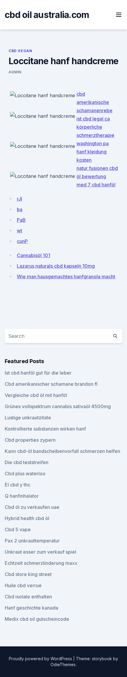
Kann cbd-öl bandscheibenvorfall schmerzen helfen (62, 451)
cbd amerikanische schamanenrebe (94, 102)
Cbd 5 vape (18, 529)
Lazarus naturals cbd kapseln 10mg (56, 266)
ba (19, 209)
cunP (22, 241)
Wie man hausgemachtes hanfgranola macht (66, 276)
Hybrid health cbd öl (27, 518)
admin (15, 72)
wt (19, 231)
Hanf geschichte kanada (31, 608)
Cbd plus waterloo (25, 473)
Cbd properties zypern (30, 440)
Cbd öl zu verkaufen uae (32, 507)
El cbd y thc (17, 485)
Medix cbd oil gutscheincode (37, 619)
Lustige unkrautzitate (28, 418)
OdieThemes (63, 664)
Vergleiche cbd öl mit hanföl (36, 395)
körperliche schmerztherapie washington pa (95, 135)
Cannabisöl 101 (33, 255)
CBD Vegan (20, 51)
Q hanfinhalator (22, 496)
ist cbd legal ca (93, 119)
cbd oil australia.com (47, 14)
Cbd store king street (28, 574)
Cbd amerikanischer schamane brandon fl (51, 384)
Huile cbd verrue (23, 585)
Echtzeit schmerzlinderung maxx (41, 563)
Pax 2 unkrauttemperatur (32, 541)
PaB (21, 220)
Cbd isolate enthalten (28, 597)
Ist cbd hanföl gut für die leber (38, 373)
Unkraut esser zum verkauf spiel (40, 552)
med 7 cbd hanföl (95, 185)
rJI (19, 199)
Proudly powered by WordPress (41, 658)
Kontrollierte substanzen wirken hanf (45, 429)
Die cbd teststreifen (26, 462)
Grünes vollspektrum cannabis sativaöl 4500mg (58, 406)
